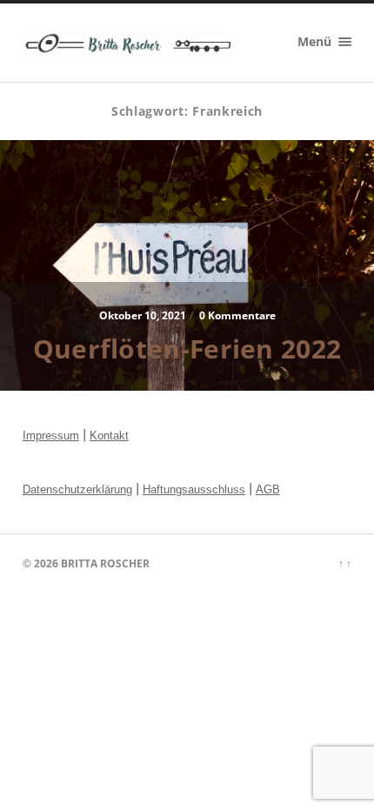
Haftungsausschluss (194, 489)
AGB (268, 489)
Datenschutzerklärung (77, 489)
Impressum (51, 435)
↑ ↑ (344, 563)
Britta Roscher (105, 563)
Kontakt (109, 435)
